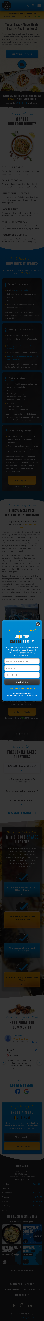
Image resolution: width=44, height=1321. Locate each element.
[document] (22, 660)
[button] (38, 624)
